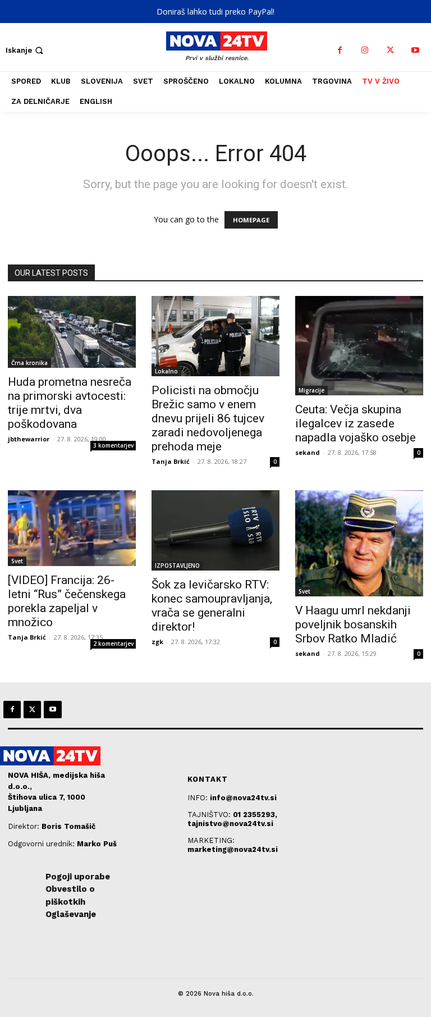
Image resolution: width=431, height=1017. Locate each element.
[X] (390, 50)
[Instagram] (365, 50)
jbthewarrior (28, 439)
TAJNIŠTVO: (210, 814)
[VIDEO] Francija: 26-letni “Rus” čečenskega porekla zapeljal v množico (67, 601)
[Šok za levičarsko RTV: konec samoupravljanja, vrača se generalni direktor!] (215, 530)
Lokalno (166, 371)
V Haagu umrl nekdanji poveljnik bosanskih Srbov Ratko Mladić (353, 624)
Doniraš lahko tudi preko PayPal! (215, 11)
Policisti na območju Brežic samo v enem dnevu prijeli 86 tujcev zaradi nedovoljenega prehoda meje (208, 418)
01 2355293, (255, 814)
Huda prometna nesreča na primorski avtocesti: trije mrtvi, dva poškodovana (69, 403)
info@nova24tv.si (243, 797)
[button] (25, 50)
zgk (157, 641)
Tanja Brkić (171, 461)
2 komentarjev (113, 643)
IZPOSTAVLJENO (177, 565)
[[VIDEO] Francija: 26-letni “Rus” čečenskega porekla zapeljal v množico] (72, 528)
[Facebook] (340, 50)
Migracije (311, 390)
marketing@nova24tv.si (232, 849)
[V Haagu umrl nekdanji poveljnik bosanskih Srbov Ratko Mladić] (359, 543)
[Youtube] (415, 50)
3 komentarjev (113, 445)
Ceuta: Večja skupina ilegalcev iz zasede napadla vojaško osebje (355, 423)
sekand (307, 452)
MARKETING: (211, 840)
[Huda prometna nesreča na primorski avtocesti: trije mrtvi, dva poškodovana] (72, 332)
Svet (17, 561)
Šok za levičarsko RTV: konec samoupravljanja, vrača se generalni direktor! (212, 605)
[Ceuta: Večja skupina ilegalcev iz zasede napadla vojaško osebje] (359, 345)
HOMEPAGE (251, 220)
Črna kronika (29, 363)
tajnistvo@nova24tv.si (230, 823)
